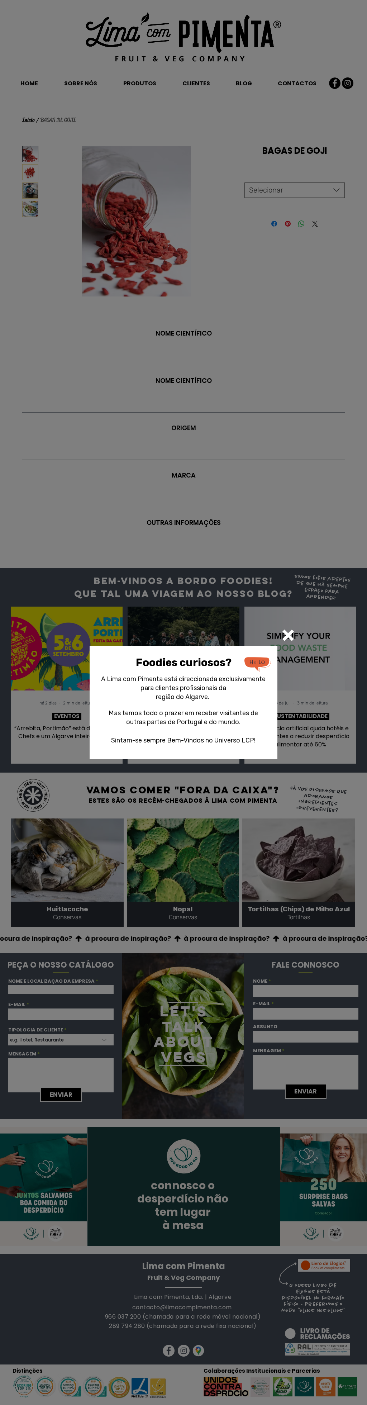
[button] (288, 635)
